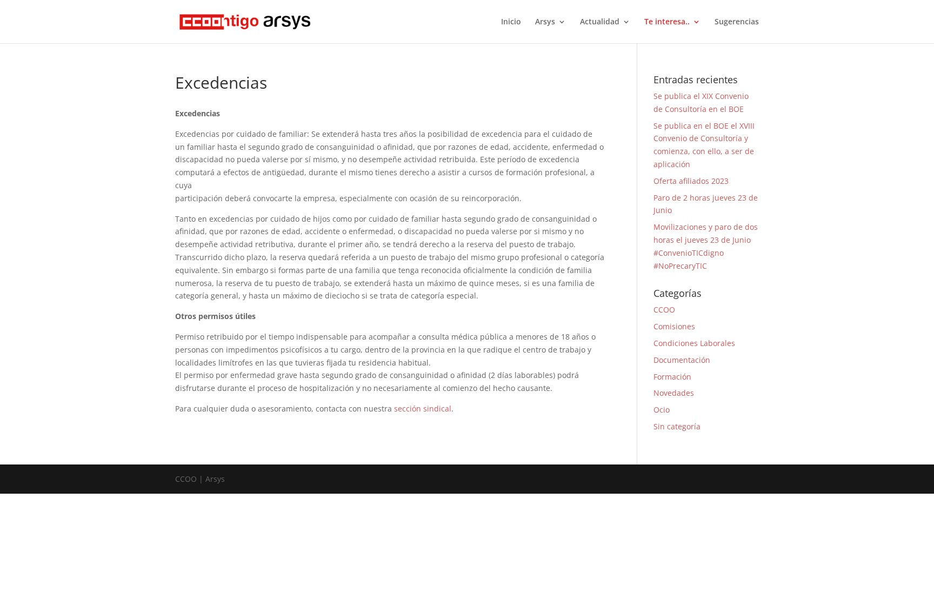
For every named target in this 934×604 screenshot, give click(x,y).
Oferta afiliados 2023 (691, 181)
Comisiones (674, 326)
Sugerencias (737, 22)
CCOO (664, 309)
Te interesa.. (667, 22)
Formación (672, 376)
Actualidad (599, 22)
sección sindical (422, 408)
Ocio (661, 409)
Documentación (681, 360)
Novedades (673, 393)
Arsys (545, 22)
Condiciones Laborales (694, 343)
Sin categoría (676, 426)
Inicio (511, 22)
